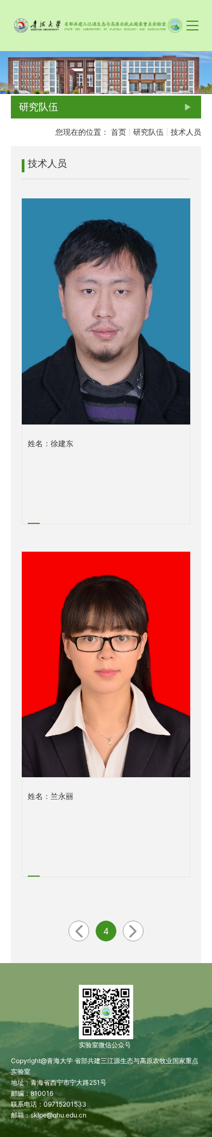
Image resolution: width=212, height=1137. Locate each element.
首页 (118, 131)
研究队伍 (148, 131)
